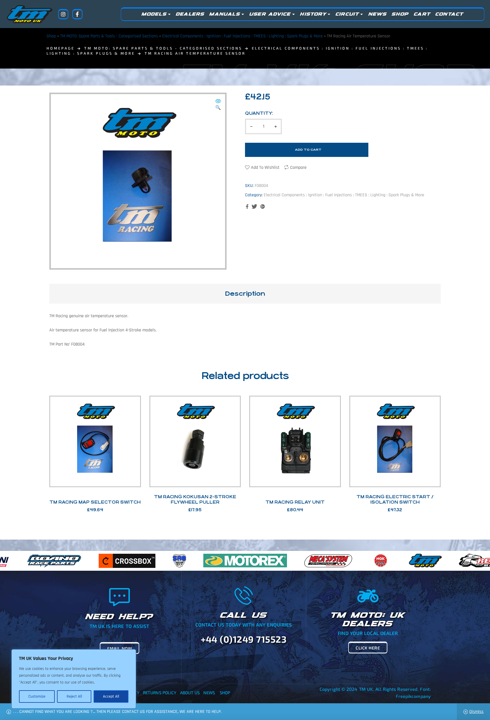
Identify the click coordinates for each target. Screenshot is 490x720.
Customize (36, 696)
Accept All (111, 696)
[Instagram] (63, 14)
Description (245, 293)
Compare (298, 168)
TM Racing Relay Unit (295, 502)
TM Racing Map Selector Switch (95, 502)
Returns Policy (159, 692)
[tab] (245, 294)
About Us (190, 692)
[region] (73, 679)
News (209, 692)
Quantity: (259, 113)
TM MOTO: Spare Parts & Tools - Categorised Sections (109, 36)
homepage (61, 48)
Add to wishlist (265, 168)
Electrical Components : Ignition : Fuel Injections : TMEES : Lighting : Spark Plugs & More (242, 36)
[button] (218, 105)
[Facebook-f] (77, 14)
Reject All (74, 696)
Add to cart (308, 150)
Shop (51, 36)
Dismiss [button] (476, 712)
